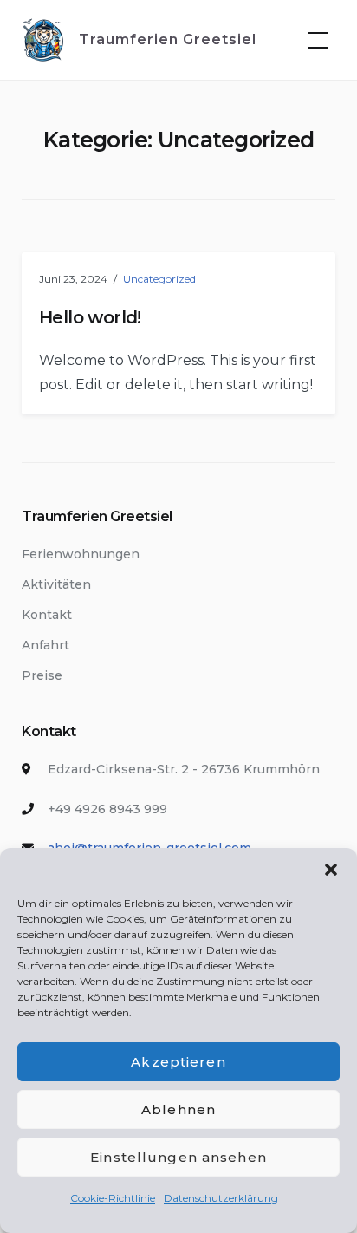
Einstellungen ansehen (178, 1157)
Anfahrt (45, 645)
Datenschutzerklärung (221, 1197)
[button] (331, 869)
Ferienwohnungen (81, 554)
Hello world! (90, 317)
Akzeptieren (178, 1062)
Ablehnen (178, 1109)
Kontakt (47, 615)
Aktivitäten (56, 584)
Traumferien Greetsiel (167, 39)
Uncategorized (159, 278)
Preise (42, 675)
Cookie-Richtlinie (112, 1197)
